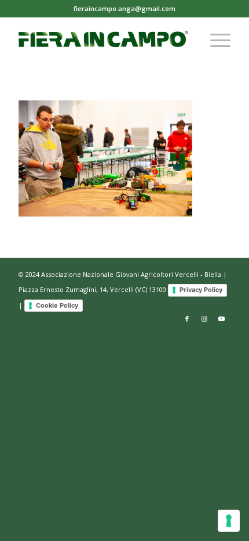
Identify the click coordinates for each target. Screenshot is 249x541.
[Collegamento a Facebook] (187, 318)
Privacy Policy (201, 290)
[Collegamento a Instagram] (204, 318)
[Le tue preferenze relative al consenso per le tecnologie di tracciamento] (229, 521)
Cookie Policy (57, 305)
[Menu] (214, 40)
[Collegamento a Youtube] (221, 318)
